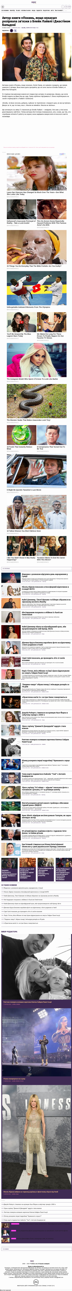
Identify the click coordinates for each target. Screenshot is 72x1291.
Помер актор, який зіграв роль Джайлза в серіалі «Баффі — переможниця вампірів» (27, 873)
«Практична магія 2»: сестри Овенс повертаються (44, 697)
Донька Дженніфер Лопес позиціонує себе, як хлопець (33, 1238)
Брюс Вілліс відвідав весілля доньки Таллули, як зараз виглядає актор (46, 816)
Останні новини (9, 885)
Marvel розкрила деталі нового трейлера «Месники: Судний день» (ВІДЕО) (45, 804)
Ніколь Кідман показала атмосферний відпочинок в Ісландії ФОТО (45, 588)
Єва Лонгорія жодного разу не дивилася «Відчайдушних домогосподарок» (41, 1224)
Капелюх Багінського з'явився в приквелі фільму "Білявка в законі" (9, 874)
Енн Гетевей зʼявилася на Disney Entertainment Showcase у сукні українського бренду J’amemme (44, 845)
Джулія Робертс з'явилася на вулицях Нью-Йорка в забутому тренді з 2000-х (45, 714)
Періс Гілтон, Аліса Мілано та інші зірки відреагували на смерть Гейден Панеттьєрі (45, 672)
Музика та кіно (26, 10)
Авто (52, 10)
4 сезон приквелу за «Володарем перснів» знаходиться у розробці (45, 872)
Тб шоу (18, 10)
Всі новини (5, 10)
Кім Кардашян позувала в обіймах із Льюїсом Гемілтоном (42, 613)
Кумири (43, 744)
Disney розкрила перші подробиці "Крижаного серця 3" (46, 762)
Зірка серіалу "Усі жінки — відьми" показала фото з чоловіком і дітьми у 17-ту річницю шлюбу (45, 788)
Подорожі (46, 10)
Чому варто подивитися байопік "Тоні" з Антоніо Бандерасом (44, 775)
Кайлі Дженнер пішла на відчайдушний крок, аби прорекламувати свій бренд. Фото (44, 628)
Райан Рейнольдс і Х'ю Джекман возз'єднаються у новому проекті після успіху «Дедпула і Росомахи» (63, 874)
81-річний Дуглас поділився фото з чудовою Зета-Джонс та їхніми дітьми (44, 832)
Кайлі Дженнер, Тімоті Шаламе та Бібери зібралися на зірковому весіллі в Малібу (46, 601)
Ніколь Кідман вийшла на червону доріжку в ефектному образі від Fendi (31, 1192)
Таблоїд (44, 581)
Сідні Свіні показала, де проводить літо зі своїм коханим (43, 659)
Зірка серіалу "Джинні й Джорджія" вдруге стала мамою (44, 727)
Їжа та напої (59, 10)
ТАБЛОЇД (12, 10)
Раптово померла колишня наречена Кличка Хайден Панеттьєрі (45, 741)
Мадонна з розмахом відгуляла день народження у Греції (45, 575)
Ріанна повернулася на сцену (14, 1079)
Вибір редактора (9, 931)
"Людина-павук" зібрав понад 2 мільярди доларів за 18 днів (45, 685)
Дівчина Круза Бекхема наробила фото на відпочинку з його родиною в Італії (46, 644)
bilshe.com (34, 1263)
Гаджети (39, 10)
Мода (33, 10)
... (66, 10)
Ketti (33, 581)
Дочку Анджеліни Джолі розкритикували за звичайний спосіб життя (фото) (40, 1231)
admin (32, 744)
